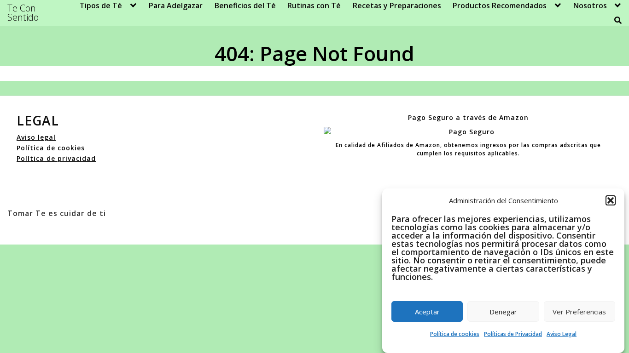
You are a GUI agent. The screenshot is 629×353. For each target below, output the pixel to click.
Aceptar (427, 311)
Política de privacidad (56, 158)
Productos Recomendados (500, 5)
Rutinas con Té (314, 5)
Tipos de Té (101, 5)
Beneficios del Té (245, 5)
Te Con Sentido (23, 13)
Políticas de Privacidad (513, 333)
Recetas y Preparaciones (397, 5)
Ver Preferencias (579, 311)
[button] (610, 200)
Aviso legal (36, 137)
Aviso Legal (562, 333)
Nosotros (590, 5)
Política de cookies (454, 333)
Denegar (503, 311)
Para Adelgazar (176, 5)
